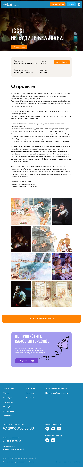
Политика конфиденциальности (14, 462)
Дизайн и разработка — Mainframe (68, 462)
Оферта (31, 462)
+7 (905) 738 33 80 (18, 428)
